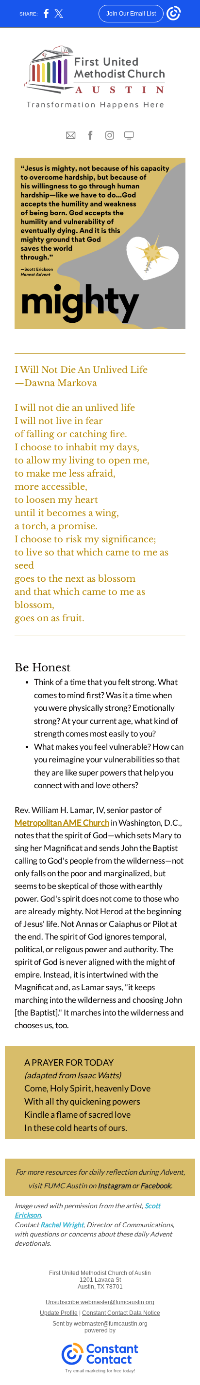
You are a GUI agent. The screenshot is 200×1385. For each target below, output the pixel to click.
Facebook (155, 1185)
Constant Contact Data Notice (121, 1313)
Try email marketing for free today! (100, 1370)
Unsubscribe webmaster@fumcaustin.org (100, 1302)
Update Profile (59, 1313)
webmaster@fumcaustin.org (111, 1323)
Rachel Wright (61, 1224)
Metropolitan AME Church (62, 822)
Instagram (114, 1185)
